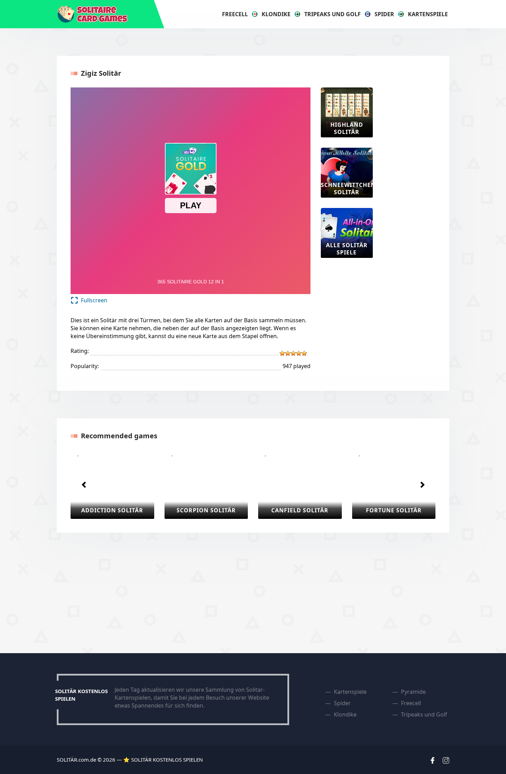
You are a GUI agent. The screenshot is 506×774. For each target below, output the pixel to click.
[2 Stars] (288, 353)
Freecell (235, 14)
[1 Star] (282, 353)
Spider (384, 14)
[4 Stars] (299, 353)
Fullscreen (94, 300)
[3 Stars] (293, 353)
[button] (84, 484)
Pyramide (413, 691)
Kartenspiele (428, 14)
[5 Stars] (304, 353)
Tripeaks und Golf (332, 14)
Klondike (276, 14)
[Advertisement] (410, 190)
